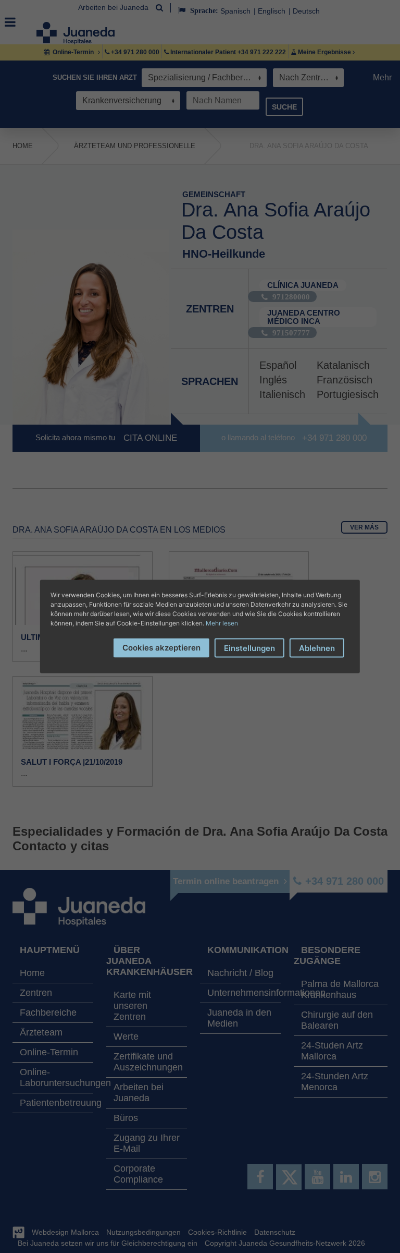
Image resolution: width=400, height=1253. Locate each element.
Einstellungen (249, 648)
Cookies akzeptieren (161, 648)
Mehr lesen (222, 623)
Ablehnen (317, 648)
